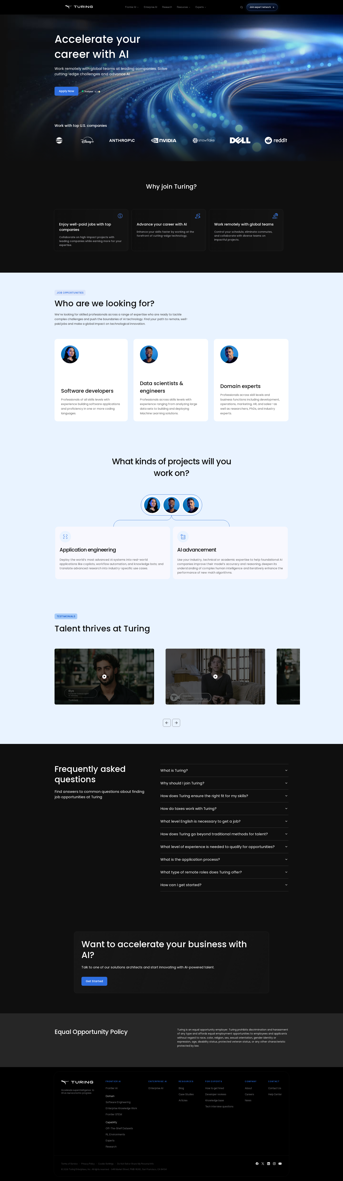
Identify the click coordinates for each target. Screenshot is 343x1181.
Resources (182, 7)
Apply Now (66, 91)
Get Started (94, 981)
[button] (98, 677)
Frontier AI (130, 7)
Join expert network (260, 7)
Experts (200, 7)
